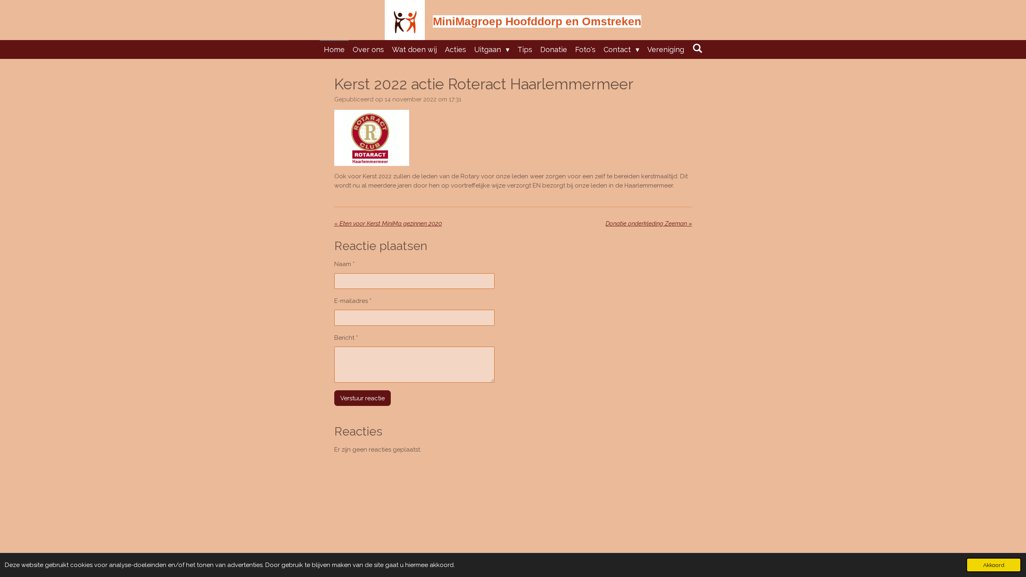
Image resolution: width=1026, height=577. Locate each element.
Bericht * (346, 337)
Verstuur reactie (362, 398)
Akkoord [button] (993, 565)
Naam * (344, 264)
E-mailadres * (353, 301)
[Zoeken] (697, 48)
